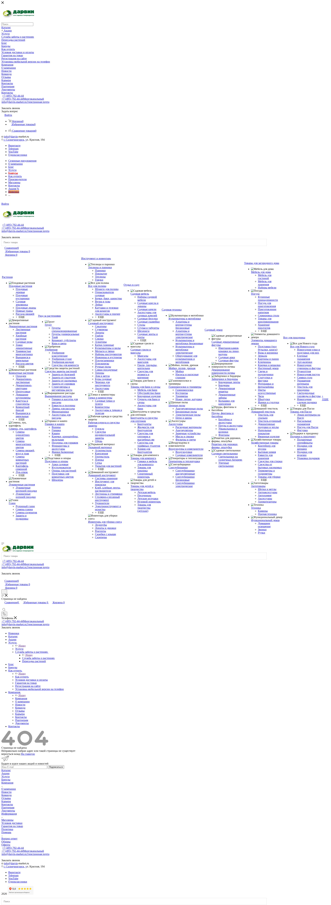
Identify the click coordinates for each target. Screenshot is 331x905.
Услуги (19, 648)
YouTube (13, 151)
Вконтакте (14, 145)
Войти (5, 203)
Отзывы (6, 798)
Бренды (5, 779)
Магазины (7, 819)
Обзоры (6, 841)
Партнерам (7, 807)
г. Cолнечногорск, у (15, 139)
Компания (21, 698)
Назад (22, 645)
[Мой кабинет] (2, 577)
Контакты (7, 804)
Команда (6, 795)
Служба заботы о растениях (38, 658)
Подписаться (56, 767)
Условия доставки (11, 823)
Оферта (5, 844)
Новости (6, 792)
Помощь (6, 832)
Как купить (22, 676)
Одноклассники (17, 154)
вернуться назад (10, 753)
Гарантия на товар (12, 826)
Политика (7, 829)
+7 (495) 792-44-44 (13, 95)
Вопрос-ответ (9, 838)
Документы (8, 810)
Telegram (13, 148)
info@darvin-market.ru (25, 101)
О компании (8, 788)
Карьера (6, 801)
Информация (9, 813)
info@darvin (11, 136)
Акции (5, 773)
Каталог (6, 770)
